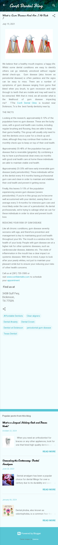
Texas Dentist (10, 333)
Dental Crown (28, 321)
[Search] (54, 6)
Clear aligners (33, 316)
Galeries (36, 539)
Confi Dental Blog (26, 5)
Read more (49, 451)
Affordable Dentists (13, 316)
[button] (54, 16)
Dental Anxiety (11, 321)
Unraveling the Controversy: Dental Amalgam (20, 462)
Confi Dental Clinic (27, 103)
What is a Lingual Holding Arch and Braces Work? (24, 424)
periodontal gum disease (39, 327)
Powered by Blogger (31, 533)
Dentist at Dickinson (13, 327)
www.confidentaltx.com (18, 277)
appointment (13, 280)
